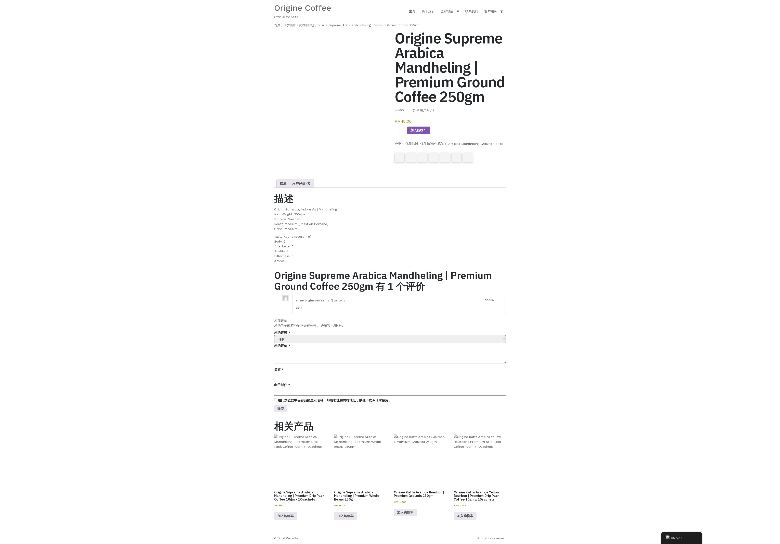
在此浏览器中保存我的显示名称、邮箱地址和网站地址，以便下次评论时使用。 (335, 400)
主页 (412, 11)
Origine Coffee (302, 8)
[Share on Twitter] (411, 158)
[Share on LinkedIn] (434, 158)
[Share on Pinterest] (422, 158)
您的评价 (282, 346)
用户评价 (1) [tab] (301, 183)
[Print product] (445, 158)
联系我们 (471, 11)
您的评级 (282, 333)
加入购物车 (419, 130)
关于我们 (427, 11)
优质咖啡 (290, 25)
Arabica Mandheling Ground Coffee (476, 144)
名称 (279, 369)
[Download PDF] (456, 158)
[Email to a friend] (468, 158)
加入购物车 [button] (285, 516)
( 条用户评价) (423, 110)
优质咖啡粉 (306, 25)
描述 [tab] (283, 183)
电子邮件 (282, 385)
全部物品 (447, 11)
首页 (277, 25)
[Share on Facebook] (399, 158)
